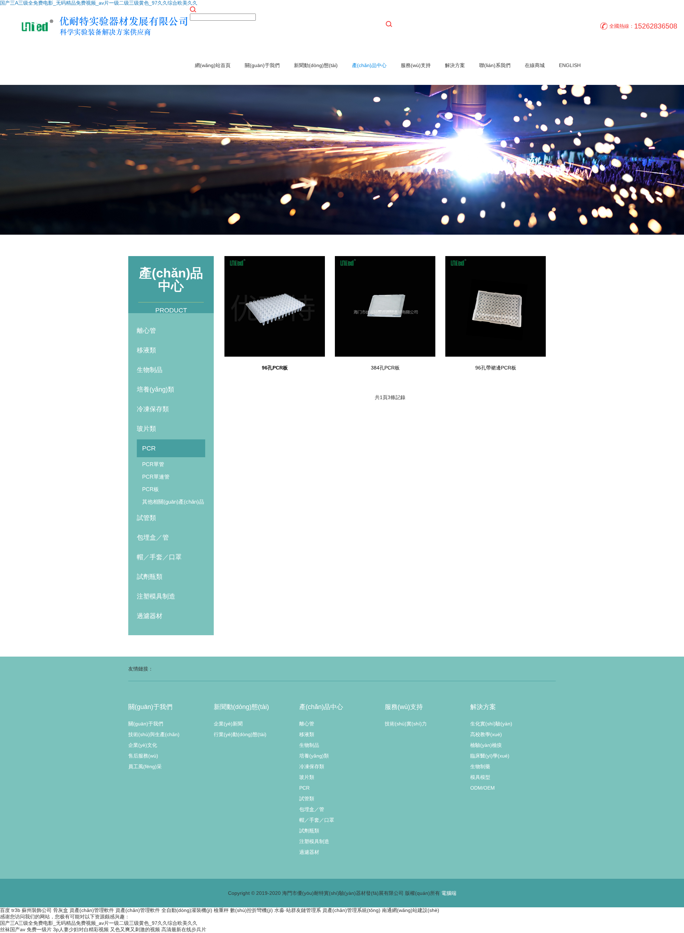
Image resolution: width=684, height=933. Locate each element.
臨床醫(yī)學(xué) (489, 756)
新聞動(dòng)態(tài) (316, 65)
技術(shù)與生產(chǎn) (154, 734)
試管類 (146, 517)
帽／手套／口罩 (159, 557)
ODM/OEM (482, 788)
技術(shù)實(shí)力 (406, 723)
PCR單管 (153, 464)
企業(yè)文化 (142, 745)
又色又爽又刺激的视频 (135, 929)
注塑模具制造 (156, 596)
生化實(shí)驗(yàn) (491, 723)
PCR (149, 448)
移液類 (146, 350)
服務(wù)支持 (416, 65)
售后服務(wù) (143, 756)
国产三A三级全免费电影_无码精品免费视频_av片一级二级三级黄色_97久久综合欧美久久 (98, 3)
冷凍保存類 (153, 409)
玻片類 (146, 428)
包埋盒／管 (153, 537)
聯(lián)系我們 (495, 65)
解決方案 (455, 65)
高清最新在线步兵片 (183, 929)
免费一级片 (39, 929)
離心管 (146, 330)
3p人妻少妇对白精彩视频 (81, 929)
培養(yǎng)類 (155, 389)
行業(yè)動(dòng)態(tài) (240, 734)
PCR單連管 (156, 477)
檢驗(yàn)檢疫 (486, 745)
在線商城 (535, 65)
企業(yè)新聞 (228, 723)
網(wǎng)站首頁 (212, 65)
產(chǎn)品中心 (369, 65)
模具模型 (480, 777)
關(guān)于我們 (262, 65)
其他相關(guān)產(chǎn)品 (173, 502)
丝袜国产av (12, 929)
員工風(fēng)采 (145, 766)
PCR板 (150, 489)
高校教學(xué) (486, 734)
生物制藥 (480, 766)
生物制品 (149, 369)
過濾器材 (149, 616)
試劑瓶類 (149, 576)
